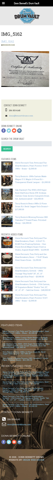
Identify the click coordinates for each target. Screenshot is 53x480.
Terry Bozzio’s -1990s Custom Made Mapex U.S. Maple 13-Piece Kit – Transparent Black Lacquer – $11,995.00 (32, 179)
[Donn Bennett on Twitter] (9, 132)
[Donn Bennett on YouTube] (14, 132)
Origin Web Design (33, 459)
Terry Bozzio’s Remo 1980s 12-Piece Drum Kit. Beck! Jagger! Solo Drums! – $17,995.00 (32, 206)
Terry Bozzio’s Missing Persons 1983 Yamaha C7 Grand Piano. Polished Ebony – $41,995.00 (31, 220)
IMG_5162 (7, 41)
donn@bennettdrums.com (21, 115)
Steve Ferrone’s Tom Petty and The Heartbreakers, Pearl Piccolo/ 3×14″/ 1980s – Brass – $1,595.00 (31, 166)
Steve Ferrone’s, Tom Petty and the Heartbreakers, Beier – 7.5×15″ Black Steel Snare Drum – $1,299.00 (31, 257)
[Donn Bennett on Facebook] (3, 132)
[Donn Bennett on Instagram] (19, 132)
